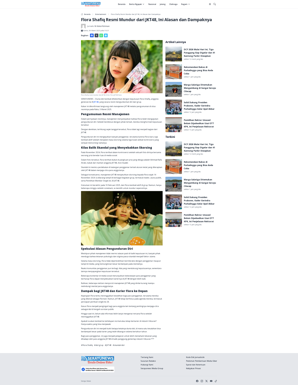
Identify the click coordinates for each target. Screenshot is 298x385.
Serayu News (86, 381)
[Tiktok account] (216, 381)
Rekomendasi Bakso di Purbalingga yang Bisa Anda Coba (198, 70)
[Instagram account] (202, 381)
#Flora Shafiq (87, 345)
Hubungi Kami (147, 364)
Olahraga (173, 4)
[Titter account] (206, 381)
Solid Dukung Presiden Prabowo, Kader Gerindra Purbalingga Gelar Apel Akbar (199, 105)
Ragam (184, 4)
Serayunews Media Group (152, 368)
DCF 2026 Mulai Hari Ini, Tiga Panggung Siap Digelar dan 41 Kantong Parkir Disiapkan (199, 52)
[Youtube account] (211, 381)
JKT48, (96, 102)
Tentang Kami (147, 357)
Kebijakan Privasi (193, 368)
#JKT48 (108, 345)
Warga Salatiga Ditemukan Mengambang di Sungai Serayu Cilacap (200, 88)
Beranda (121, 4)
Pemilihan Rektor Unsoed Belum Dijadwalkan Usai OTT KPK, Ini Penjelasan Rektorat (199, 123)
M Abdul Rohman (102, 26)
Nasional (152, 4)
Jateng (163, 4)
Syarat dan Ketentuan (195, 364)
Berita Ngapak (135, 4)
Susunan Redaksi (148, 361)
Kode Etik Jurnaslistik (195, 357)
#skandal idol (118, 345)
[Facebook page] (197, 381)
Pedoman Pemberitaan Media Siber (201, 361)
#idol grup (98, 345)
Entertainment (100, 14)
